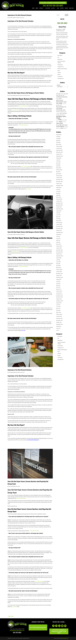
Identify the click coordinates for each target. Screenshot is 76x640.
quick (65, 119)
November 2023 (59, 181)
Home (33, 8)
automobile (65, 93)
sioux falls (59, 123)
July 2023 (58, 189)
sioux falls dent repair (61, 125)
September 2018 (59, 300)
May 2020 (58, 263)
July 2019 (58, 281)
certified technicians (61, 97)
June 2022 (58, 214)
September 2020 (59, 255)
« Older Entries (10, 616)
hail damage (59, 108)
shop (65, 121)
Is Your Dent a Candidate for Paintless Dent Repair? (53, 2)
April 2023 (58, 195)
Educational (22, 17)
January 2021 (59, 248)
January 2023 (59, 201)
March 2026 (58, 144)
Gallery (53, 8)
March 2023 (58, 197)
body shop (60, 95)
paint (61, 113)
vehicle (62, 128)
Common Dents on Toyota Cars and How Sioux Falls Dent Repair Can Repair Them (62, 43)
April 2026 (58, 142)
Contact (66, 8)
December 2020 (59, 250)
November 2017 (59, 320)
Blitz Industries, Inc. (64, 638)
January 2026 (59, 148)
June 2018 (58, 306)
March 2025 (58, 167)
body (57, 95)
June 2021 (58, 238)
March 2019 (58, 289)
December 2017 (59, 318)
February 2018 (59, 314)
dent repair (59, 102)
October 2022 (59, 207)
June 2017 (58, 328)
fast (61, 105)
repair (60, 121)
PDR (59, 119)
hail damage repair (60, 110)
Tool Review (60, 76)
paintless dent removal (60, 114)
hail (65, 107)
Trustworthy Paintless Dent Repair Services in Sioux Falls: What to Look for (62, 48)
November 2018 (59, 296)
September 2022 (59, 208)
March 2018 (58, 312)
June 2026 (58, 138)
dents (65, 102)
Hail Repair (47, 8)
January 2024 (59, 177)
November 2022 (59, 205)
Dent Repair (17, 17)
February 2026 (59, 146)
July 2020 (58, 259)
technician (66, 126)
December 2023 (59, 179)
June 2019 (58, 283)
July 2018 (58, 304)
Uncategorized (60, 78)
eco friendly (64, 103)
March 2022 (58, 220)
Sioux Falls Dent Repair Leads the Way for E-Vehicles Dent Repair (62, 38)
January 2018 (59, 316)
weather (65, 128)
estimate (58, 105)
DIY (58, 57)
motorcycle (57, 113)
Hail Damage (60, 64)
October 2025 (59, 154)
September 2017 (59, 324)
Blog (58, 8)
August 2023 (58, 187)
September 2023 (59, 185)
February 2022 (59, 222)
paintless (65, 113)
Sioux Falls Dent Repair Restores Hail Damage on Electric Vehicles (26, 93)
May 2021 (58, 240)
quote (57, 121)
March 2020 (58, 267)
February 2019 (59, 291)
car (63, 95)
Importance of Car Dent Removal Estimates (19, 15)
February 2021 (59, 246)
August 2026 (58, 134)
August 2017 (58, 326)
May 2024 (58, 171)
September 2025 (59, 156)
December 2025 (59, 150)
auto (62, 93)
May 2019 (58, 285)
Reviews (62, 8)
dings (60, 103)
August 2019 (58, 279)
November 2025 (59, 152)
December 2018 (59, 295)
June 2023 (58, 191)
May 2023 (58, 193)
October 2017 (59, 322)
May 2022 (58, 216)
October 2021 (59, 230)
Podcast (59, 72)
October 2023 (59, 183)
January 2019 (59, 293)
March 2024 (58, 173)
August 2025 (58, 158)
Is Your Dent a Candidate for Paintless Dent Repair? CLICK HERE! (59, 631)
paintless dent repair (61, 117)
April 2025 (58, 165)
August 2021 (58, 234)
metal (65, 111)
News (59, 70)
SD (63, 121)
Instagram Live (61, 66)
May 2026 (58, 140)
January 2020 (59, 271)
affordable (58, 93)
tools (57, 128)
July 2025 (58, 160)
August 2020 (58, 257)
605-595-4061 (62, 23)
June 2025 (58, 162)
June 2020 (58, 261)
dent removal (59, 100)
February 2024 (59, 175)
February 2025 (59, 169)
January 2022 (59, 224)
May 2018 (58, 308)
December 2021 (59, 226)
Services (41, 8)
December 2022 (59, 203)
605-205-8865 (17, 632)
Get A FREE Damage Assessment (38, 627)
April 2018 (58, 310)
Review (59, 74)
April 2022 (58, 218)
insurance (62, 111)
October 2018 (59, 298)
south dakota (60, 126)
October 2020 (59, 253)
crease (57, 98)
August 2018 (58, 302)
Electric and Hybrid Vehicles (25, 95)
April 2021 (58, 242)
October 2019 (59, 275)
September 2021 (59, 232)
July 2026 (58, 136)
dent (60, 98)
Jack (9, 17)
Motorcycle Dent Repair (62, 68)
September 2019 (59, 277)
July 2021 (58, 236)
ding (57, 103)
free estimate (60, 107)
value (59, 128)
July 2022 (58, 212)
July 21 (57, 330)
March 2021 (58, 244)
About (37, 8)
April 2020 (58, 265)
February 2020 (59, 269)
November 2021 (59, 228)
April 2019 (58, 287)
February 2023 (59, 199)
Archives (58, 85)
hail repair (58, 111)
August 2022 (58, 210)
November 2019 (59, 273)
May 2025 (58, 164)
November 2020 (59, 252)
